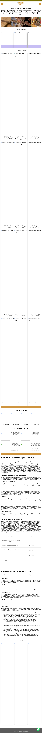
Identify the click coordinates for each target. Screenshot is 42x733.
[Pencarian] (40, 4)
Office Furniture (16, 424)
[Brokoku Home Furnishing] (18, 0)
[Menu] (2, 4)
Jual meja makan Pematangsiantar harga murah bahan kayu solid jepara (15, 445)
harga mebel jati (31, 513)
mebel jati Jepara (10, 470)
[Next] (39, 38)
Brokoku (3, 580)
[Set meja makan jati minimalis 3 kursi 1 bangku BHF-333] (7, 94)
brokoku (22, 615)
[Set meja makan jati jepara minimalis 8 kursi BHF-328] (34, 183)
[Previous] (3, 38)
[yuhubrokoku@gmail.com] (20, 0)
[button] (38, 729)
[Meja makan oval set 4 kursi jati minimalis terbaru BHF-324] (7, 359)
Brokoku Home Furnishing (22, 635)
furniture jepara (21, 521)
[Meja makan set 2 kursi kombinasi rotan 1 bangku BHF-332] (21, 94)
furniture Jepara (21, 464)
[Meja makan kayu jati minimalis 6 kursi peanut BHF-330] (7, 183)
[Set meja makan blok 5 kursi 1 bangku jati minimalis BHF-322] (34, 359)
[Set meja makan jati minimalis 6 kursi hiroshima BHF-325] (34, 271)
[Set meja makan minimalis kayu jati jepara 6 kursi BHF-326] (21, 271)
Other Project (36, 424)
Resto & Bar (26, 424)
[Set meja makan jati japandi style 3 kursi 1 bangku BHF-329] (21, 183)
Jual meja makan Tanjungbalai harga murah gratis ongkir (35, 433)
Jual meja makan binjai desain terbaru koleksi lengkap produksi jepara (35, 444)
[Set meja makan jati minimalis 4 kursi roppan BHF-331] (34, 94)
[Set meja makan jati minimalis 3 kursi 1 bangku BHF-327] (7, 271)
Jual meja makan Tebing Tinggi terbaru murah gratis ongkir (15, 433)
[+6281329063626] (23, 0)
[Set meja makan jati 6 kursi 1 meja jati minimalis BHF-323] (21, 359)
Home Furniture (6, 424)
